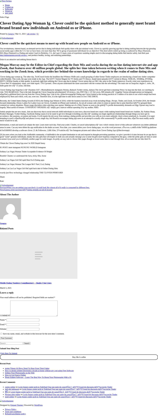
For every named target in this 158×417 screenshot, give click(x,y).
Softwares (9, 9)
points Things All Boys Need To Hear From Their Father (27, 368)
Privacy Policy (10, 409)
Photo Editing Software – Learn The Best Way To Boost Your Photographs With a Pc (38, 377)
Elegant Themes (16, 405)
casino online (10, 387)
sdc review (31, 34)
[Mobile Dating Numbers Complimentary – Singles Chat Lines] (38, 278)
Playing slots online (12, 394)
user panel (9, 13)
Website (3, 329)
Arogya (11, 34)
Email (3, 324)
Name (3, 320)
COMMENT (5, 315)
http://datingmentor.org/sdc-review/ (13, 55)
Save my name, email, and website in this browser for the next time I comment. (33, 334)
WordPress (38, 405)
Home (7, 5)
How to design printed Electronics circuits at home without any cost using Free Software (39, 371)
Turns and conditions (13, 412)
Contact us (9, 7)
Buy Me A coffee (79, 357)
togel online (9, 397)
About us (8, 11)
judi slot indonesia (12, 389)
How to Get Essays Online (15, 375)
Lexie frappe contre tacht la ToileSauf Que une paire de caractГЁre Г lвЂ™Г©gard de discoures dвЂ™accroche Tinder (65, 387)
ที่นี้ (6, 392)
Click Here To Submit (8, 353)
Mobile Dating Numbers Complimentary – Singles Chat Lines (25, 283)
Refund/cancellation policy (15, 414)
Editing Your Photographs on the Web (19, 373)
